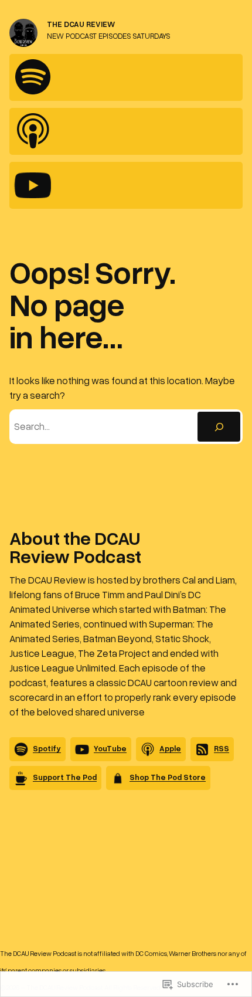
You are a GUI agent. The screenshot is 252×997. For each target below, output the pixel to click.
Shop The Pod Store (168, 777)
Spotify (47, 748)
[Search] (218, 426)
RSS (221, 748)
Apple (170, 748)
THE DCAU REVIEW (81, 24)
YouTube (110, 748)
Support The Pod (65, 777)
